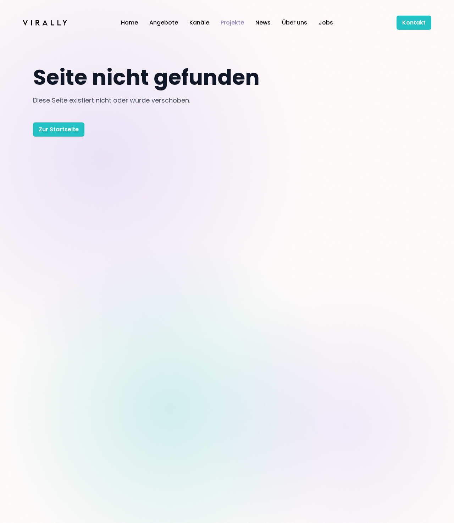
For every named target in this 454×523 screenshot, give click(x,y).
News (263, 22)
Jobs (326, 22)
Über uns (294, 22)
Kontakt (414, 22)
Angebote (163, 22)
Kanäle (199, 22)
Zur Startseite (59, 129)
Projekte (232, 22)
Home (129, 22)
